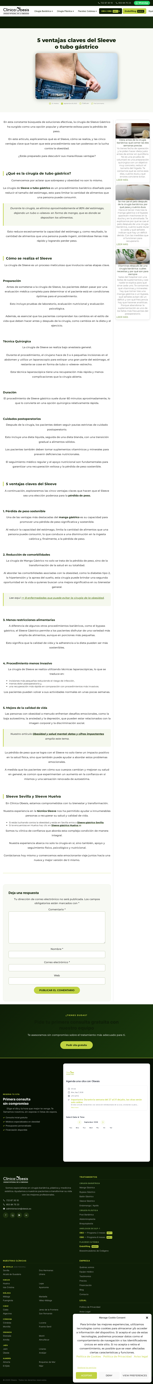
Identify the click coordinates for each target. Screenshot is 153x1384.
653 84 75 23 (124, 3)
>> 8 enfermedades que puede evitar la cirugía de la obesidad (62, 597)
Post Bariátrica (86, 1214)
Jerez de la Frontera (48, 1309)
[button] (147, 1317)
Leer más (122, 179)
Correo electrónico (57, 962)
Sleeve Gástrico (87, 1201)
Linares (42, 1349)
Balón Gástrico (86, 1196)
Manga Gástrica (87, 1187)
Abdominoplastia (87, 1219)
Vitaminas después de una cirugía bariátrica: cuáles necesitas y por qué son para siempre (132, 270)
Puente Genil (45, 1326)
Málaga (6, 1296)
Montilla (6, 1326)
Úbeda (6, 1353)
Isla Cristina (8, 1287)
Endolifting (134, 11)
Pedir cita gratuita (76, 1045)
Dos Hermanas (46, 1270)
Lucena (42, 1323)
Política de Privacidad (117, 1356)
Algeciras (7, 1313)
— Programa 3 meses (95, 1233)
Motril (41, 1336)
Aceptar (86, 1375)
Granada (7, 1336)
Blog (81, 1290)
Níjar (41, 1366)
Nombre (57, 949)
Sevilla (6, 1270)
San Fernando (45, 1313)
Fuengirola (8, 1300)
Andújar (42, 1353)
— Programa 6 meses (95, 1237)
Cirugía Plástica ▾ (65, 11)
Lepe (41, 1283)
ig (13, 1215)
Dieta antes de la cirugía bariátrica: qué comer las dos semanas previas (133, 142)
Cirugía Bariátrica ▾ (43, 11)
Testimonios (85, 1276)
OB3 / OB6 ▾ (110, 11)
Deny (109, 1375)
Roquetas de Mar (47, 1362)
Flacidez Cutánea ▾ (87, 11)
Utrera (42, 1274)
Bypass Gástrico (87, 1192)
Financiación (85, 1285)
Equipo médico (86, 1272)
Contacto (83, 1294)
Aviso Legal (84, 1311)
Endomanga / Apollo (89, 1205)
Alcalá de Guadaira (12, 1274)
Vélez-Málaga (45, 1300)
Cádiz (5, 1309)
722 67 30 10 (107, 3)
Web (57, 975)
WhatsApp (143, 3)
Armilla (6, 1339)
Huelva (6, 1283)
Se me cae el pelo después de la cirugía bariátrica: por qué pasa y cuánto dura (132, 204)
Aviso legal (141, 1356)
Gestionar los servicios (86, 1367)
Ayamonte (44, 1287)
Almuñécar (44, 1339)
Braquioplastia (86, 1223)
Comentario (57, 909)
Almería (6, 1362)
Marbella (43, 1296)
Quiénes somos (86, 1267)
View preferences (135, 1375)
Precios (83, 1281)
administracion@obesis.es (18, 1208)
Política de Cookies (88, 1356)
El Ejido (6, 1366)
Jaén (5, 1349)
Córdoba (7, 1323)
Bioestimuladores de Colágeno (94, 1251)
